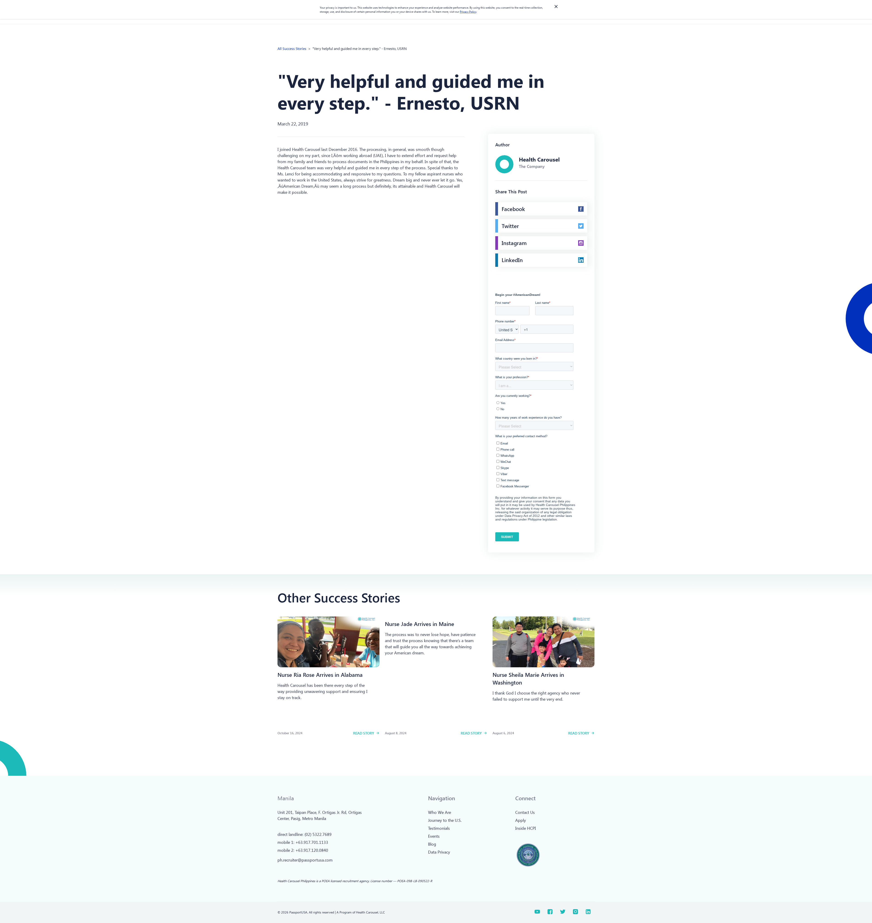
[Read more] (328, 641)
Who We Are (439, 812)
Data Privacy (439, 852)
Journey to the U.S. (445, 820)
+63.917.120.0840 (311, 850)
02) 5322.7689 (319, 834)
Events (434, 836)
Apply (520, 820)
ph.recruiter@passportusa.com (305, 860)
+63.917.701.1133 (311, 842)
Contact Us (525, 812)
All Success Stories (291, 48)
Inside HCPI (525, 828)
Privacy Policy (468, 11)
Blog (432, 844)
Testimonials (439, 828)
